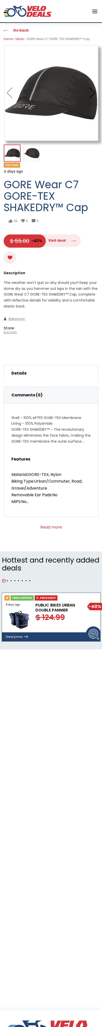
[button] (92, 92)
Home (8, 39)
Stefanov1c (16, 318)
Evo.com (10, 332)
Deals (20, 39)
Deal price (14, 636)
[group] (51, 93)
